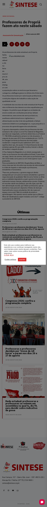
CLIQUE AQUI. (9, 255)
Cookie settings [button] (10, 259)
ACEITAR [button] (22, 259)
